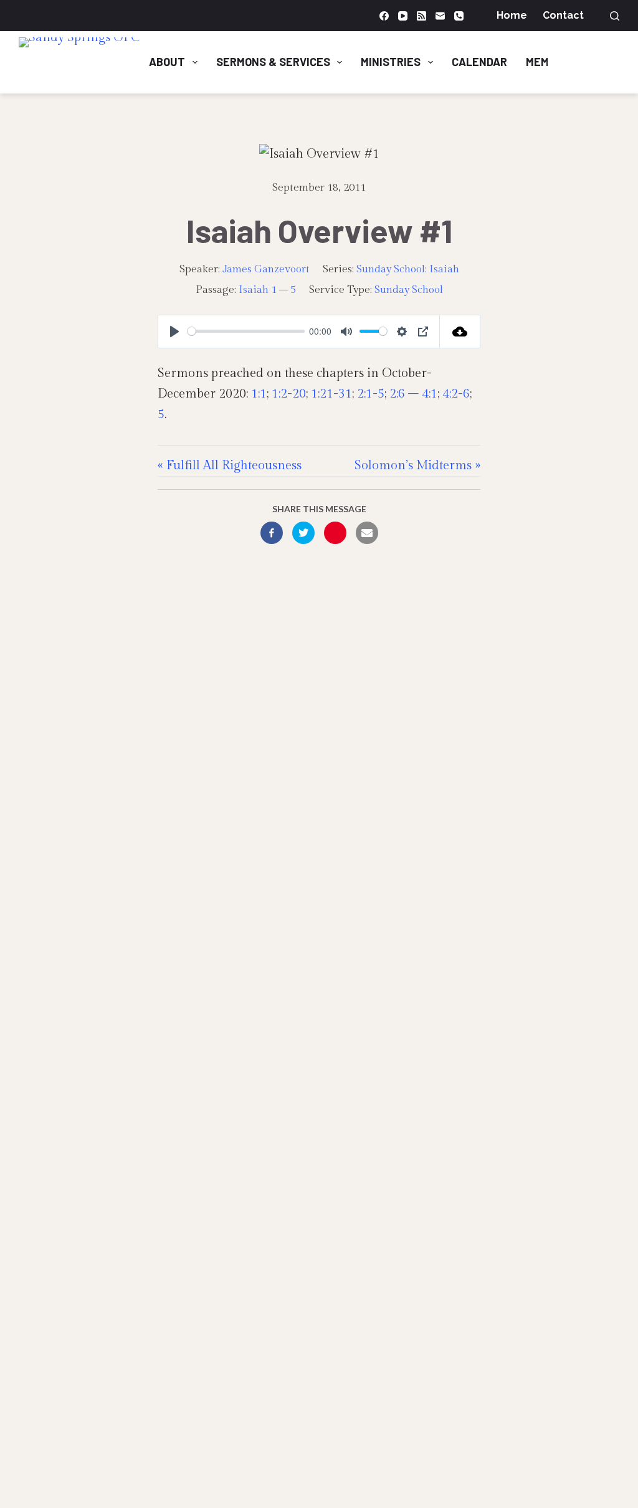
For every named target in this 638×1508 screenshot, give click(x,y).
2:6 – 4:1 (413, 393)
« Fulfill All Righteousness (230, 465)
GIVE (594, 61)
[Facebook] (384, 16)
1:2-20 (289, 393)
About (167, 62)
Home (512, 15)
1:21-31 (331, 393)
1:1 (259, 393)
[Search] (614, 16)
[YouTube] (402, 16)
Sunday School (408, 290)
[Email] (440, 16)
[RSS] (421, 16)
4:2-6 (456, 393)
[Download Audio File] (460, 331)
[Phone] (459, 16)
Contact (563, 15)
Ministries (391, 62)
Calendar (479, 62)
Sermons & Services (273, 62)
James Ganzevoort (266, 269)
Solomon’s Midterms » (417, 465)
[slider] (246, 331)
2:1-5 (370, 393)
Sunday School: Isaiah (407, 269)
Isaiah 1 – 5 (267, 290)
